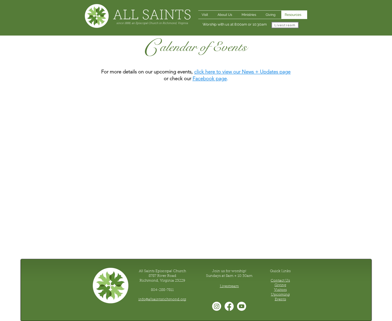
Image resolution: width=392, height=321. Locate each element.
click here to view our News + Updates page (242, 72)
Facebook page (210, 78)
